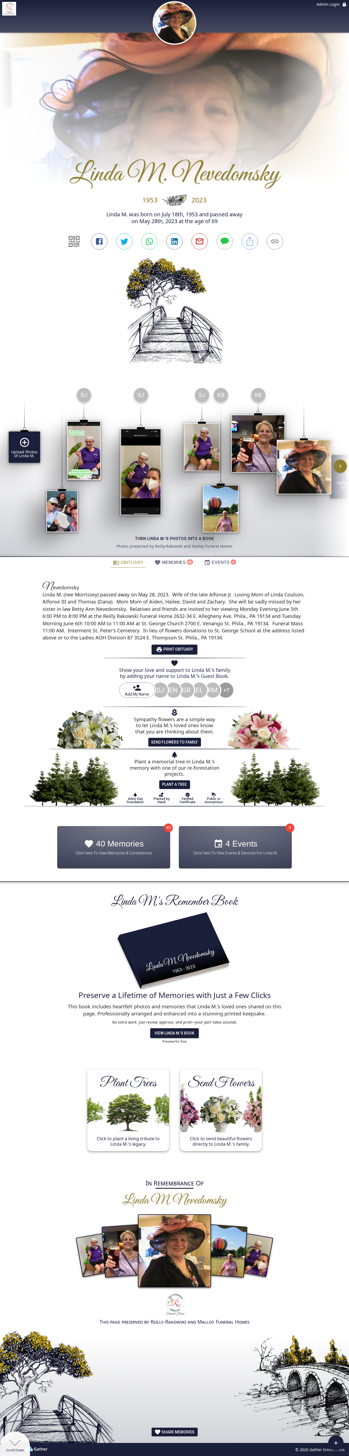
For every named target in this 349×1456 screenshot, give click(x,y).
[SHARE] (250, 241)
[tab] (128, 562)
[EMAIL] (199, 241)
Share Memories (177, 1432)
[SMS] (224, 241)
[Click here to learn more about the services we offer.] (175, 1305)
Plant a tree (174, 784)
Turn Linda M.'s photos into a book (174, 538)
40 (168, 827)
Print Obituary (178, 649)
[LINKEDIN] (174, 241)
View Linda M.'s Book (174, 1033)
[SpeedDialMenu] (336, 1443)
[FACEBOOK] (99, 241)
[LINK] (275, 241)
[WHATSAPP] (149, 241)
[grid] (174, 470)
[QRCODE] (74, 241)
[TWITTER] (124, 241)
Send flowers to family (174, 742)
